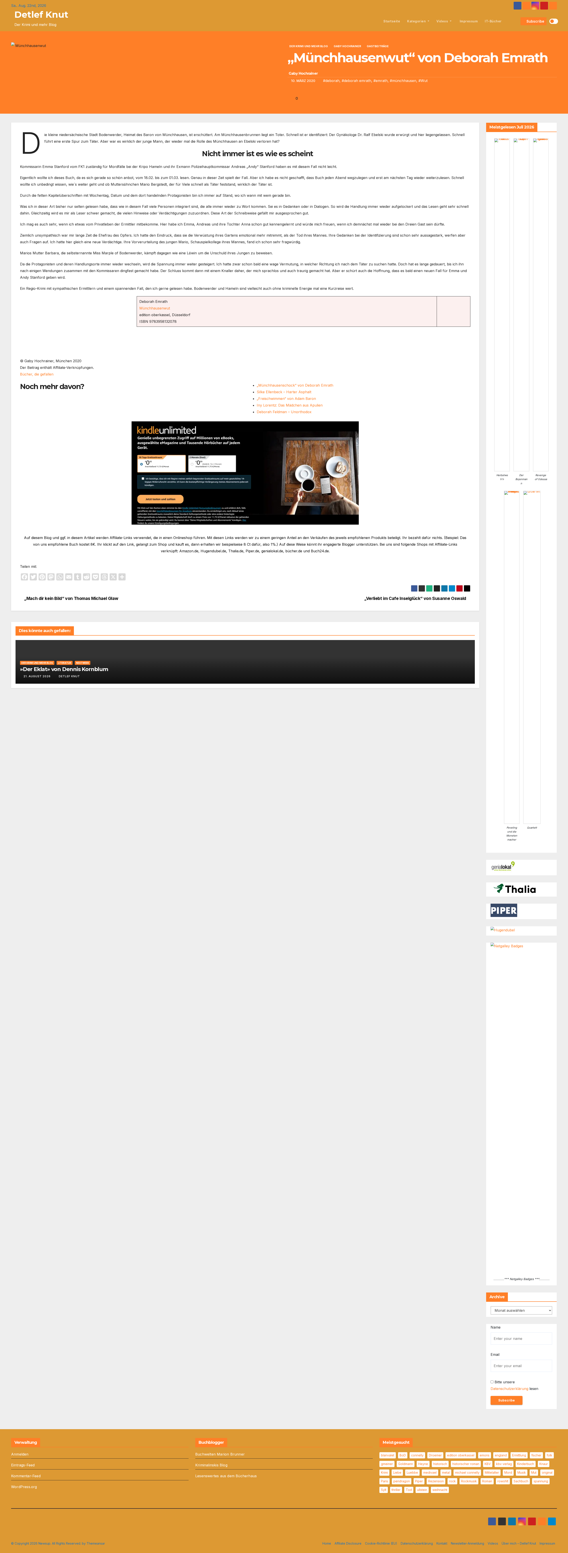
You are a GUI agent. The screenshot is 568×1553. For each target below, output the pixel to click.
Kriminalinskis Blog (211, 1465)
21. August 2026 (37, 676)
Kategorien (417, 21)
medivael (430, 1472)
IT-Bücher (493, 21)
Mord (508, 1472)
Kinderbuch (525, 1464)
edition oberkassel (460, 1455)
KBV (488, 1464)
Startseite (391, 21)
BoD (403, 1455)
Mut (533, 1472)
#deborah (331, 80)
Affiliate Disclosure (348, 1543)
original (547, 1472)
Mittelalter (492, 1472)
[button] (516, 21)
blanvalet (387, 1455)
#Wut (423, 80)
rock (452, 1481)
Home (326, 1543)
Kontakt (441, 1543)
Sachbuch (521, 1481)
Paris (384, 1481)
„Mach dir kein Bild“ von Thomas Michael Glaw (70, 598)
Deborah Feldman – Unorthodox (284, 412)
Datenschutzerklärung (509, 1388)
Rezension (436, 1481)
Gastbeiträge (378, 46)
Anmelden (20, 1454)
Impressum (468, 21)
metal (446, 1472)
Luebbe (412, 1472)
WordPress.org (24, 1487)
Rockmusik (469, 1481)
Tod (409, 1490)
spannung (541, 1481)
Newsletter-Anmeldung (467, 1543)
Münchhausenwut (154, 308)
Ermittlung (519, 1455)
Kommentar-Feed (26, 1476)
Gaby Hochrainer (347, 46)
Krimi (384, 1472)
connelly (417, 1455)
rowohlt (502, 1481)
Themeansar (96, 1543)
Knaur (543, 1464)
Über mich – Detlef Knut (519, 1543)
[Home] (375, 21)
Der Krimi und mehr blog (308, 46)
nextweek (82, 663)
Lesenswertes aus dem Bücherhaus (226, 1476)
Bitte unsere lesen (514, 1385)
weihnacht (439, 1490)
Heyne (423, 1464)
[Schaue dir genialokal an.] (504, 866)
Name (496, 1327)
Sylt (383, 1490)
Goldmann (405, 1464)
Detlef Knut (41, 14)
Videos (442, 21)
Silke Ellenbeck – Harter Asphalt (284, 392)
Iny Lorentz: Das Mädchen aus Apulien (290, 405)
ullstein (422, 1490)
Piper (419, 1481)
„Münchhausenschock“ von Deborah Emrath (295, 385)
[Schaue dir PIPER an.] (504, 910)
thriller (396, 1490)
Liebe (397, 1472)
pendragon (401, 1481)
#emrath (380, 80)
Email (495, 1354)
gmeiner (387, 1464)
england (501, 1455)
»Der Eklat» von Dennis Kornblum (64, 669)
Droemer (435, 1455)
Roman (487, 1481)
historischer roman (465, 1464)
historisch (440, 1464)
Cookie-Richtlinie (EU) (381, 1543)
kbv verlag (504, 1464)
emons (484, 1455)
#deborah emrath (356, 80)
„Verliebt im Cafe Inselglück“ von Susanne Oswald (415, 598)
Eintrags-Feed (23, 1465)
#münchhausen (403, 80)
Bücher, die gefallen (36, 374)
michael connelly (467, 1472)
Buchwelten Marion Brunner (220, 1454)
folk (549, 1455)
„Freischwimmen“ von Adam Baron (286, 398)
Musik (521, 1472)
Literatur (64, 663)
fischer (536, 1455)
